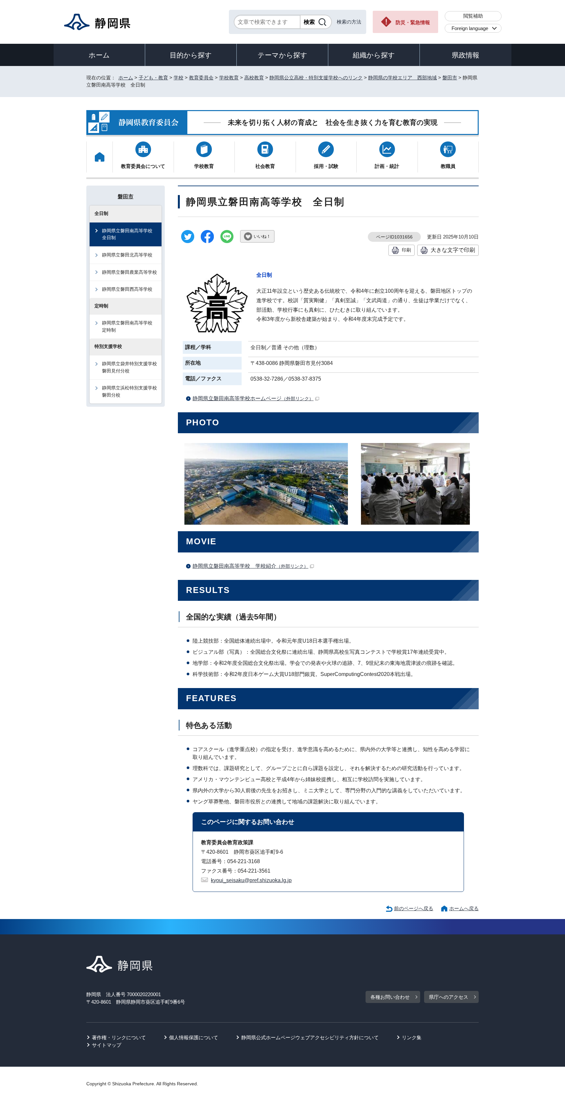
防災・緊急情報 (413, 22)
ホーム (99, 55)
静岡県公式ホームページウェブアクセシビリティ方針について (310, 1037)
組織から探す (374, 55)
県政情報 (465, 55)
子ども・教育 (153, 77)
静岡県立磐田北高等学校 (127, 254)
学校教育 (229, 77)
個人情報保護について (193, 1037)
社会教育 (265, 166)
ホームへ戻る (464, 908)
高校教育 (254, 77)
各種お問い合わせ (390, 997)
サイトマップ (106, 1045)
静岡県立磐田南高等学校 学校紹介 (250, 566)
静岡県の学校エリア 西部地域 (402, 77)
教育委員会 (201, 77)
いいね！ (262, 236)
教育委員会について (143, 166)
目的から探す (191, 55)
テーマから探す (282, 55)
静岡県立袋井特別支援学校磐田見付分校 (129, 367)
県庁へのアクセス (448, 997)
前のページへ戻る (413, 908)
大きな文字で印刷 (453, 250)
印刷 (406, 250)
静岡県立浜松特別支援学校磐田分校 (129, 391)
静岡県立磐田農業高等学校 (129, 272)
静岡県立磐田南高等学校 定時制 (129, 326)
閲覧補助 (473, 16)
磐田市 (449, 77)
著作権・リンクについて (119, 1037)
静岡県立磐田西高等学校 (127, 289)
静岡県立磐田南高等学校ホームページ (253, 398)
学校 (178, 77)
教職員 (448, 166)
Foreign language (470, 28)
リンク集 (411, 1037)
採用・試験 (326, 166)
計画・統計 (387, 166)
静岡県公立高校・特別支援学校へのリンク (316, 77)
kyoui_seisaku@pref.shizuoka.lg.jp (251, 880)
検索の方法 (349, 22)
